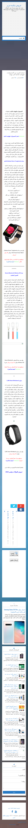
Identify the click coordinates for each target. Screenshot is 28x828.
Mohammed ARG (12, 824)
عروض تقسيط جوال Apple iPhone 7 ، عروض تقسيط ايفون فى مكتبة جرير (11, 686)
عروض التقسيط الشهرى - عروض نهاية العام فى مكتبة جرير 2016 (11, 708)
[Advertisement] (14, 15)
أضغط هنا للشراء (10, 261)
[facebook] (12, 811)
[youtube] (15, 811)
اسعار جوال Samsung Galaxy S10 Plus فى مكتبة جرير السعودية (14, 610)
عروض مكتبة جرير (14, 5)
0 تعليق (13, 77)
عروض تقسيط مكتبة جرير (14, 808)
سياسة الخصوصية (22, 822)
